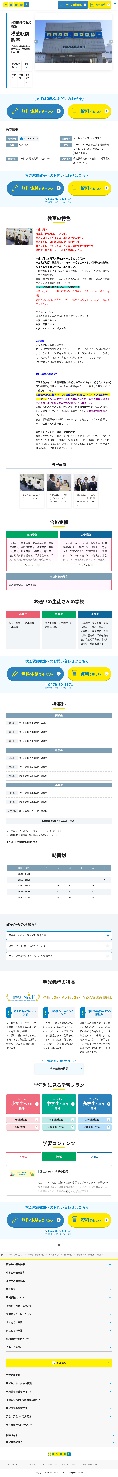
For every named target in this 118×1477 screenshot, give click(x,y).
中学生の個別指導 (15, 1272)
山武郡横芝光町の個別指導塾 (60, 1255)
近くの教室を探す (16, 1255)
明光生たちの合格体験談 (19, 1383)
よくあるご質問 (14, 1322)
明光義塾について (15, 1297)
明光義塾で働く (14, 1442)
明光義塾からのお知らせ (19, 1425)
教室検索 (61, 1362)
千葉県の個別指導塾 (36, 1255)
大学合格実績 (13, 1375)
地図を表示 (80, 153)
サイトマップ (30, 1464)
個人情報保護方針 (90, 1464)
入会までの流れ (14, 1347)
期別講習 (11, 1289)
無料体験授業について (17, 1339)
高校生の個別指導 (15, 1264)
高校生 (94, 1156)
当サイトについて (13, 1464)
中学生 (59, 1156)
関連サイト (12, 1435)
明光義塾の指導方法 (16, 1408)
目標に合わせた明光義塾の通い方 (23, 1400)
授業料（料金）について (19, 1306)
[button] (115, 5)
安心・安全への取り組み (19, 1416)
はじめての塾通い (15, 1330)
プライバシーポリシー (48, 1464)
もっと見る (84, 565)
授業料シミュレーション (19, 1314)
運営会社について (69, 1464)
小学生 (23, 1156)
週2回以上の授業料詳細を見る (22, 842)
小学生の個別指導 (15, 1281)
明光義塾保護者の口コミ (19, 1391)
